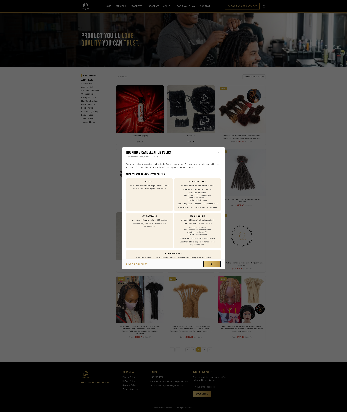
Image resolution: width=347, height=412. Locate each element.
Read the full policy (136, 264)
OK (212, 264)
